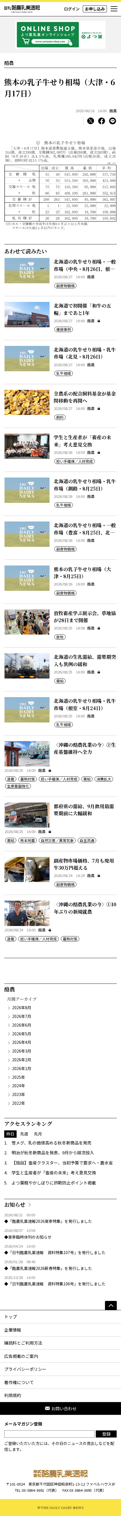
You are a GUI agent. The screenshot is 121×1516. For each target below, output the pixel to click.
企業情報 (12, 1330)
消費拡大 (104, 779)
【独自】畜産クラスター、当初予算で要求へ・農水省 (62, 1163)
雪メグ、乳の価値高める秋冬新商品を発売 (51, 1143)
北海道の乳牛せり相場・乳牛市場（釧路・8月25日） (85, 485)
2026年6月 (21, 1025)
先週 (24, 1134)
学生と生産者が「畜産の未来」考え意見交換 (82, 441)
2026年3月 (21, 1051)
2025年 (18, 1077)
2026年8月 (21, 1007)
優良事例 (63, 329)
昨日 (10, 1134)
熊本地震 (27, 840)
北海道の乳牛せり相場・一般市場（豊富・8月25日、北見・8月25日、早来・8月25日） (85, 535)
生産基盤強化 (18, 786)
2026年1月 (21, 1068)
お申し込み (95, 9)
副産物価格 (65, 285)
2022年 (18, 1103)
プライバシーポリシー (25, 1369)
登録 (106, 1434)
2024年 (18, 1085)
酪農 (113, 110)
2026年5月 (21, 1034)
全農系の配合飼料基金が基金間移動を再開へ (85, 397)
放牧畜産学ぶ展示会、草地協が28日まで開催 (85, 616)
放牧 (60, 637)
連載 (10, 779)
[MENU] (114, 9)
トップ (10, 1317)
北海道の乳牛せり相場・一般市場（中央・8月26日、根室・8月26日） (85, 268)
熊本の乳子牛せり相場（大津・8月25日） (82, 572)
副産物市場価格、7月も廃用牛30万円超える (84, 864)
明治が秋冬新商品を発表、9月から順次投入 (53, 1152)
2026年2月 (21, 1059)
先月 (38, 1134)
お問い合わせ (64, 1408)
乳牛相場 (63, 373)
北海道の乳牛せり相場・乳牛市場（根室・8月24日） (85, 704)
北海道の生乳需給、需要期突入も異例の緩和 (85, 660)
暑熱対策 (27, 779)
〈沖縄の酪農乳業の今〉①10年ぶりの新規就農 (85, 908)
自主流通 (87, 840)
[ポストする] (90, 121)
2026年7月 (21, 1016)
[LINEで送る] (112, 121)
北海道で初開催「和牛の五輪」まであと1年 (82, 309)
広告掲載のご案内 (21, 1356)
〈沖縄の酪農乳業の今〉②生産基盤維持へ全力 (85, 748)
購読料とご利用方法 (23, 1343)
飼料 (60, 417)
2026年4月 (21, 1042)
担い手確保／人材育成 (74, 461)
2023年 (18, 1094)
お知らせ (14, 1204)
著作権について (19, 1382)
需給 (60, 681)
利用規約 (12, 1395)
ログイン (72, 9)
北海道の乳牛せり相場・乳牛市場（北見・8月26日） (85, 353)
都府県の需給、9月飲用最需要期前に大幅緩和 (84, 810)
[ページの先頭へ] (111, 1305)
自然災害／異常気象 (57, 840)
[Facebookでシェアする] (101, 121)
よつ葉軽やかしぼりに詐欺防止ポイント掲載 (54, 1183)
